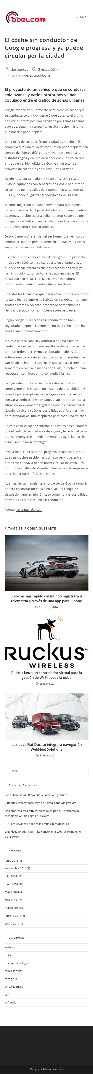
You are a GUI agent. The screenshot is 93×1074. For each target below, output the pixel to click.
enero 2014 (12, 923)
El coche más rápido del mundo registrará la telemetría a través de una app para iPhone (46, 598)
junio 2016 (11, 860)
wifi (7, 995)
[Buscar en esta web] (46, 771)
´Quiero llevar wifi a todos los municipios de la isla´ (38, 824)
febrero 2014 (13, 916)
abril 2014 (11, 900)
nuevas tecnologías (36, 75)
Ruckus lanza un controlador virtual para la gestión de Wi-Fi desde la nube (46, 675)
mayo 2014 (12, 892)
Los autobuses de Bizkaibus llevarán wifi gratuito (36, 795)
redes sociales (13, 971)
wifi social (11, 1002)
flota (13, 75)
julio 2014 (11, 876)
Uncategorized (14, 987)
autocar (10, 947)
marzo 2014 (12, 908)
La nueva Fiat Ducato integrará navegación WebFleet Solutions (46, 747)
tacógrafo (11, 979)
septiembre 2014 (15, 868)
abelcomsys (19, 69)
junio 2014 (11, 884)
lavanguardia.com (29, 509)
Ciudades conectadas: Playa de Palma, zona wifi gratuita (40, 803)
